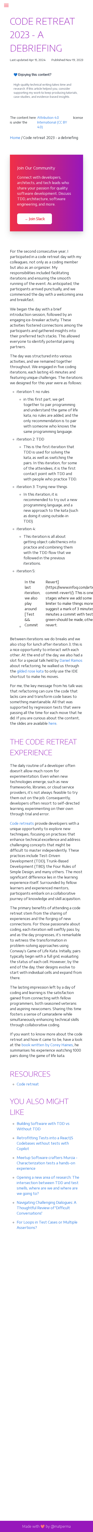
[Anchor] (57, 752)
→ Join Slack (34, 219)
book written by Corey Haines (47, 1045)
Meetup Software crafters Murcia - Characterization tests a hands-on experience (47, 1163)
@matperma (61, 1526)
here (52, 723)
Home (15, 137)
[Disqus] (46, 1304)
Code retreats (22, 823)
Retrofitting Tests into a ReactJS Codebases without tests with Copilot (45, 1143)
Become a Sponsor (31, 106)
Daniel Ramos (71, 660)
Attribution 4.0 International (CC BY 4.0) (52, 122)
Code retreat (28, 1084)
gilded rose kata (30, 671)
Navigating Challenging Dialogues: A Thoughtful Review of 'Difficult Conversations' (46, 1207)
